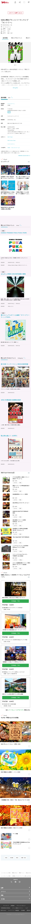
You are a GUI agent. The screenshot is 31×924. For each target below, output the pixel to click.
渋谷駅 (12, 857)
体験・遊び (24, 857)
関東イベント (21, 872)
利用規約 (12, 905)
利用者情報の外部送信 (5, 908)
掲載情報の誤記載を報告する (24, 155)
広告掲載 (23, 910)
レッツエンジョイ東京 (6, 872)
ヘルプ (26, 908)
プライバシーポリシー (21, 905)
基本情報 (3, 97)
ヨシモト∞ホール (11, 144)
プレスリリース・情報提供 (13, 910)
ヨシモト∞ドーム (11, 103)
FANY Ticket (10, 137)
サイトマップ (6, 905)
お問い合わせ (3, 910)
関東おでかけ (14, 872)
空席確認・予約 (15, 601)
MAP (9, 112)
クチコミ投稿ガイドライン (17, 908)
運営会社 (28, 910)
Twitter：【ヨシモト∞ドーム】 (14, 147)
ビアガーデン (20, 710)
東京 (17, 857)
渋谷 (6, 857)
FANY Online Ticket (11, 140)
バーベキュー (12, 710)
